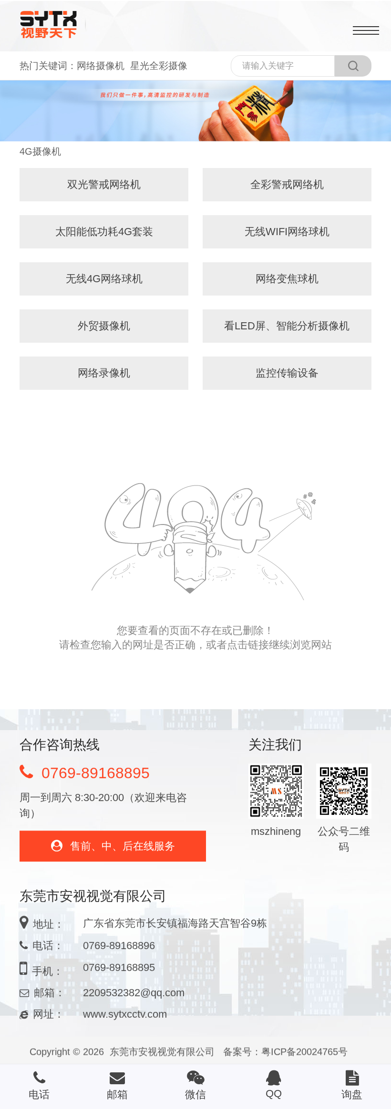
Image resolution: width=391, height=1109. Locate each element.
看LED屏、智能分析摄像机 (287, 326)
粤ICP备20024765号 (304, 1051)
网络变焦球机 (287, 279)
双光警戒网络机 (104, 184)
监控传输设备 (287, 373)
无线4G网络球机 (104, 279)
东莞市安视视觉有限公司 (162, 1051)
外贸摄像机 (104, 326)
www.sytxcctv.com (125, 1009)
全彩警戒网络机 (287, 184)
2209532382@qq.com (134, 988)
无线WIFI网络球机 (287, 232)
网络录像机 (104, 373)
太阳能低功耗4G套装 (104, 232)
